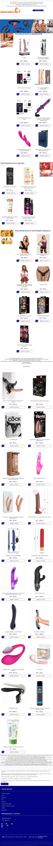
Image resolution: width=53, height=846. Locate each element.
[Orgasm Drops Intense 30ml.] (9, 176)
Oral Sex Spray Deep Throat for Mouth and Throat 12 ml (28, 217)
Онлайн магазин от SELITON (43, 837)
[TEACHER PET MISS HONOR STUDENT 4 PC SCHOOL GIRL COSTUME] (24, 273)
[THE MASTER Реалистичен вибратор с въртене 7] (39, 502)
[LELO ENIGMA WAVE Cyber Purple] (24, 107)
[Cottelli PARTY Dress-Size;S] (24, 305)
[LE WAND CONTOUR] (39, 617)
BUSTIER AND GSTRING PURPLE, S (43, 255)
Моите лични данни (33, 836)
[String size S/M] (43, 273)
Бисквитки (4, 810)
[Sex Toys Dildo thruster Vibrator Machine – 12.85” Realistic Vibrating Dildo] (43, 107)
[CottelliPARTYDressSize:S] (43, 305)
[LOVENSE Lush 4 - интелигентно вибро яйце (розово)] (13, 654)
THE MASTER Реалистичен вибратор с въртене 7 (39, 517)
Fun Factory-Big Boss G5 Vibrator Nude (43, 88)
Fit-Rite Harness (13, 439)
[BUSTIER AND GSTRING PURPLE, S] (43, 243)
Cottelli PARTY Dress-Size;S (24, 315)
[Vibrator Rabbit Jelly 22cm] (39, 463)
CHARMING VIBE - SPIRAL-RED (39, 555)
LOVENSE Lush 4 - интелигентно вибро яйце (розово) (13, 670)
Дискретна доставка (6, 803)
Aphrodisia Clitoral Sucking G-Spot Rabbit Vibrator (24, 150)
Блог (3, 799)
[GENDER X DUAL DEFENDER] (13, 541)
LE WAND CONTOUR (39, 631)
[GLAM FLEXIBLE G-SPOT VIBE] (13, 617)
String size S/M (43, 284)
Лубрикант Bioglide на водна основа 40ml (13, 746)
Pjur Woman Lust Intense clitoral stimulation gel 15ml (28, 187)
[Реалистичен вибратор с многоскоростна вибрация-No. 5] (39, 424)
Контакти (4, 801)
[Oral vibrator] (39, 654)
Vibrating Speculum (13, 708)
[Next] (51, 26)
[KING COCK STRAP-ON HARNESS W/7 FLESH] (13, 386)
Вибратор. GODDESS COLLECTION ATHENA (43, 58)
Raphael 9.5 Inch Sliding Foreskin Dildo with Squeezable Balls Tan (13, 479)
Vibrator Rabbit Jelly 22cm (40, 478)
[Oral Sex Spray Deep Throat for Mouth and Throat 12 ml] (28, 206)
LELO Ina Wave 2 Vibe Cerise (24, 87)
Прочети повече (4, 783)
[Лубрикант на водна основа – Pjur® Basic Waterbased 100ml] (39, 693)
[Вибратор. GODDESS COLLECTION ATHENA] (43, 47)
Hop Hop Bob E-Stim (40, 593)
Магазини (4, 797)
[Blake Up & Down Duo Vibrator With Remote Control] (43, 138)
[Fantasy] (24, 47)
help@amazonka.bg (6, 818)
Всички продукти (6, 793)
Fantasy (24, 57)
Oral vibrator (40, 669)
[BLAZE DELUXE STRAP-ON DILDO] (39, 386)
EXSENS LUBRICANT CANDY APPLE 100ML (10, 217)
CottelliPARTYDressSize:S (43, 315)
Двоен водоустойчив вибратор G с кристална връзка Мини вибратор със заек (13, 594)
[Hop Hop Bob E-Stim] (39, 578)
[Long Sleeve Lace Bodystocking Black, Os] (24, 334)
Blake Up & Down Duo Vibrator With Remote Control (43, 150)
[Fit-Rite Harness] (13, 424)
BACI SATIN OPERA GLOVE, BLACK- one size (24, 255)
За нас (3, 795)
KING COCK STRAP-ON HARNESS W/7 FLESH (13, 401)
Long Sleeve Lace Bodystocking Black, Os (24, 345)
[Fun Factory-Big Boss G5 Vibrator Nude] (43, 77)
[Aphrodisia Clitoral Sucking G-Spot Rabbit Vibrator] (24, 138)
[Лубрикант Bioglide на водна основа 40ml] (13, 732)
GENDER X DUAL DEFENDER (13, 555)
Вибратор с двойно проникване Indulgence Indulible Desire (13, 517)
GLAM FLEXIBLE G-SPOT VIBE (13, 631)
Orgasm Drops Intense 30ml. (9, 186)
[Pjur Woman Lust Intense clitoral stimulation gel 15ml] (28, 176)
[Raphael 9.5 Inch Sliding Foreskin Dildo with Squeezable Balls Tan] (13, 463)
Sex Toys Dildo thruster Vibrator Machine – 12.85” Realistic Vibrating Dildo (43, 119)
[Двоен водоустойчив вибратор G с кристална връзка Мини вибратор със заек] (13, 578)
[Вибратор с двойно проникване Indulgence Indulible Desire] (13, 502)
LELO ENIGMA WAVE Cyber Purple (24, 118)
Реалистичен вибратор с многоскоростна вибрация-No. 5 (40, 440)
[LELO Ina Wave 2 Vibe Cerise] (24, 77)
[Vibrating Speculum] (13, 693)
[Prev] (2, 26)
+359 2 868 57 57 (39, 10)
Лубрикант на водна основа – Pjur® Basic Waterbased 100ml (40, 709)
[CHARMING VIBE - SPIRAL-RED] (39, 541)
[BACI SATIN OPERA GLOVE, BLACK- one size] (24, 243)
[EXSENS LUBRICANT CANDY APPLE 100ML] (9, 206)
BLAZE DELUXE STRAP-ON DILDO (40, 400)
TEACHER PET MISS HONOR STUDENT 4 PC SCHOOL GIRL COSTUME (24, 285)
